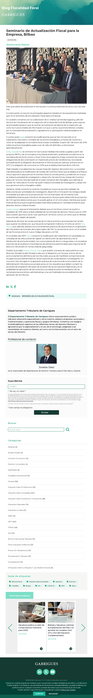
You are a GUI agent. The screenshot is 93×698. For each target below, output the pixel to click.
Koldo (8, 152)
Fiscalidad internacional (17, 476)
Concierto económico (16, 458)
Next (82, 625)
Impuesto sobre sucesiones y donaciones (25, 499)
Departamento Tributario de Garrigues (29, 316)
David (29, 236)
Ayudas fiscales (14, 453)
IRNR (10, 516)
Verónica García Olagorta (17, 44)
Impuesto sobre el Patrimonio (20, 487)
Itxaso (14, 152)
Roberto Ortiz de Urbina (32, 251)
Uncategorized (14, 562)
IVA (9, 533)
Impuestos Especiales (16, 504)
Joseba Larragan (12, 209)
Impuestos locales (15, 510)
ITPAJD (11, 527)
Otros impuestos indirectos (19, 545)
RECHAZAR (53, 694)
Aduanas (11, 447)
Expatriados (12, 470)
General (11, 481)
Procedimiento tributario (18, 556)
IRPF (10, 522)
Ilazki (22, 137)
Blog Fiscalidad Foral (20, 8)
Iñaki (20, 152)
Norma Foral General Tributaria (20, 539)
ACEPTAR (39, 694)
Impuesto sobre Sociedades (19, 493)
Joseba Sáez (46, 367)
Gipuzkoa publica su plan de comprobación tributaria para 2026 (31, 627)
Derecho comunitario (16, 464)
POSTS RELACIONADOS (20, 596)
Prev (8, 625)
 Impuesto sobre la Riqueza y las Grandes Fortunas (29, 568)
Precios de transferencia (18, 550)
